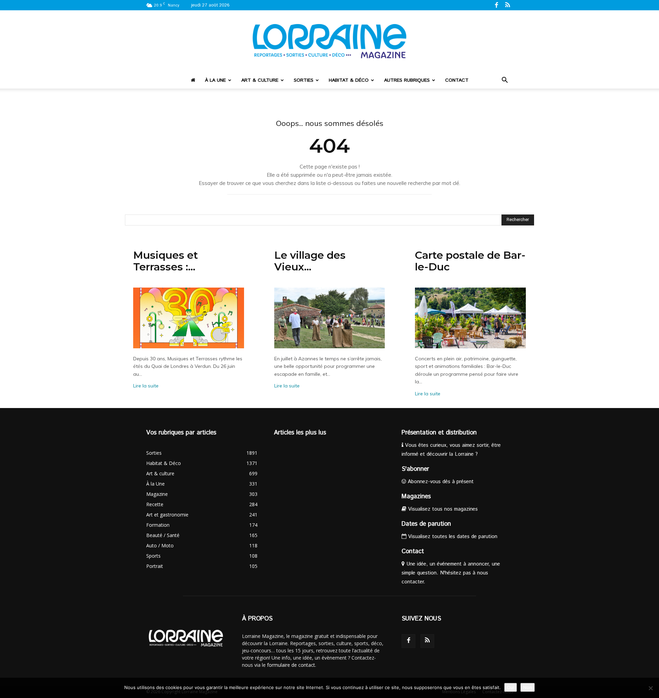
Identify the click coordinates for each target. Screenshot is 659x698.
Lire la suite (146, 385)
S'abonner (415, 469)
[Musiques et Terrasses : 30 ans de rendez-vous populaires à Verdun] (188, 318)
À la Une (215, 80)
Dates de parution (426, 524)
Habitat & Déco (349, 80)
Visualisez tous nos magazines (442, 509)
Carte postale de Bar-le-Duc (470, 261)
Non (527, 687)
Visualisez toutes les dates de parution (451, 536)
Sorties (303, 80)
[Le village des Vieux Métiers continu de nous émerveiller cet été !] (329, 318)
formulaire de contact (291, 665)
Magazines (416, 496)
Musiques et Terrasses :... (165, 261)
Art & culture (259, 80)
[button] (504, 81)
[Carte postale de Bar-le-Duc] (470, 318)
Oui (510, 687)
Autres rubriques (407, 80)
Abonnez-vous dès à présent (440, 481)
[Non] (650, 688)
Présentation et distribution (439, 432)
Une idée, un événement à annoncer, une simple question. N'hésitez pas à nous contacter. (451, 572)
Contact (457, 80)
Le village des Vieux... (310, 261)
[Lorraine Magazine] (329, 41)
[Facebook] (496, 5)
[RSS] (507, 5)
